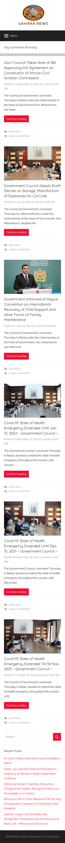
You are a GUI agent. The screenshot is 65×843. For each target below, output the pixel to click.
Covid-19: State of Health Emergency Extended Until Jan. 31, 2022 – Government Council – (31, 428)
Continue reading (16, 118)
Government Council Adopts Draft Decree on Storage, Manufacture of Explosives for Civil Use (32, 190)
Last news (14, 131)
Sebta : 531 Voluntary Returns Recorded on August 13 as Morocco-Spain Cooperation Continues (30, 773)
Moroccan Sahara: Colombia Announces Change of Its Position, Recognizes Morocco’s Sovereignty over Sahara (32, 788)
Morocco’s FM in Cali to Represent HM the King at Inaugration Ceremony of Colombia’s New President (32, 804)
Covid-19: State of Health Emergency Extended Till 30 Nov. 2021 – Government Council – (32, 663)
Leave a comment (19, 135)
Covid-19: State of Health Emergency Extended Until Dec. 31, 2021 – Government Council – (30, 545)
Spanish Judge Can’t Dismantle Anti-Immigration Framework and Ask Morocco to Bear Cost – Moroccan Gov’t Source (31, 819)
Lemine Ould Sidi (45, 201)
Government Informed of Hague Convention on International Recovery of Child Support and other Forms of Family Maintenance (31, 309)
